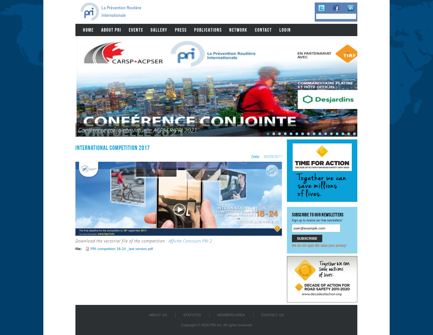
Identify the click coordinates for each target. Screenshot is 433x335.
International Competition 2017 (112, 147)
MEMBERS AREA (231, 315)
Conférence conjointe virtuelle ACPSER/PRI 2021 (137, 130)
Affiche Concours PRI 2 (190, 241)
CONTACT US (272, 315)
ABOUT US (158, 315)
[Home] (89, 12)
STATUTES (192, 315)
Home (88, 30)
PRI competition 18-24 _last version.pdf (121, 249)
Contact (263, 30)
